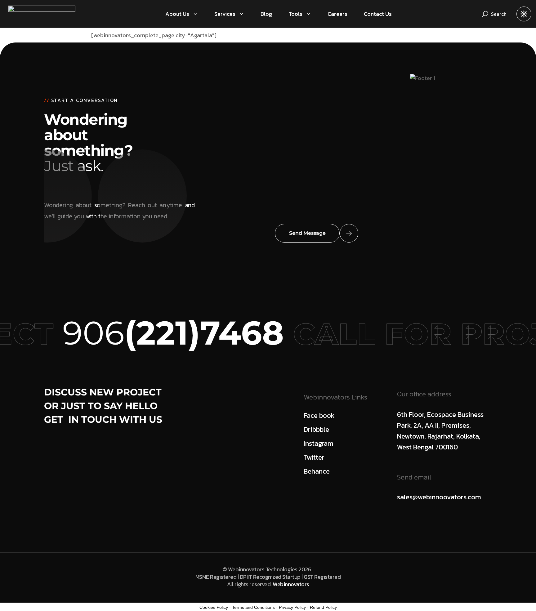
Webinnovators (291, 584)
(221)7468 (188, 333)
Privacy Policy (292, 607)
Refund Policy (323, 607)
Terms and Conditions (253, 607)
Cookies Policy (213, 607)
